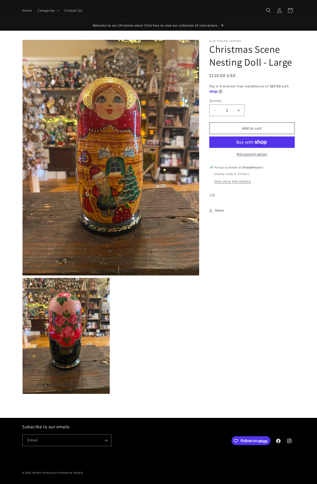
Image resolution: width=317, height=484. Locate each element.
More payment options (252, 154)
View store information (232, 181)
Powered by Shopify (70, 472)
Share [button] (219, 210)
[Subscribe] (105, 440)
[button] (48, 10)
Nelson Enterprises (44, 472)
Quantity (215, 101)
